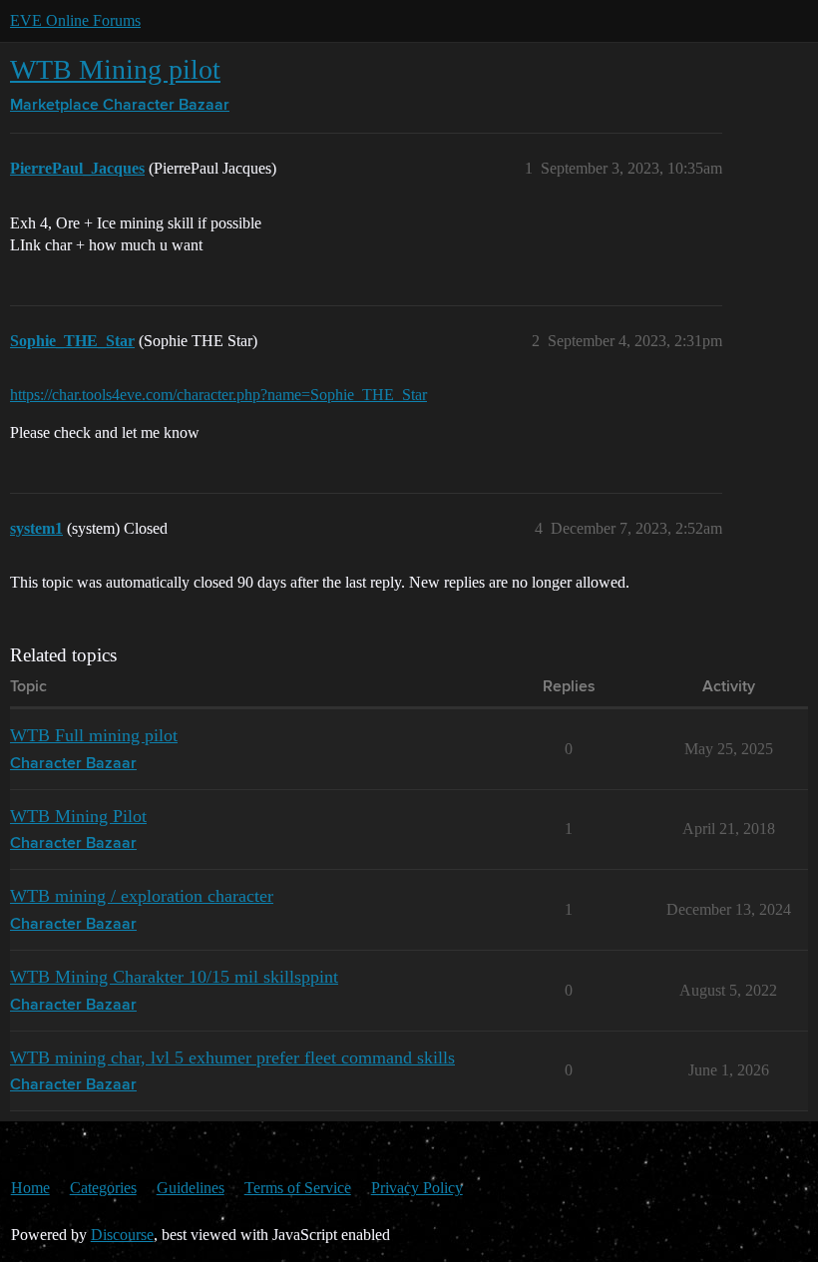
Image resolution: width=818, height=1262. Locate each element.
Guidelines (190, 1187)
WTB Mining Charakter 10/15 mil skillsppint (174, 977)
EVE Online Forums (75, 20)
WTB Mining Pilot (78, 816)
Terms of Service (297, 1187)
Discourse (122, 1234)
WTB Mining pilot (115, 69)
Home (30, 1187)
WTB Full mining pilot (94, 735)
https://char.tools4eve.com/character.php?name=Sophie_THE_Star (218, 394)
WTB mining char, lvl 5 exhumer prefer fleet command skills (232, 1057)
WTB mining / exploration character (141, 896)
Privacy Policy (417, 1187)
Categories (103, 1187)
